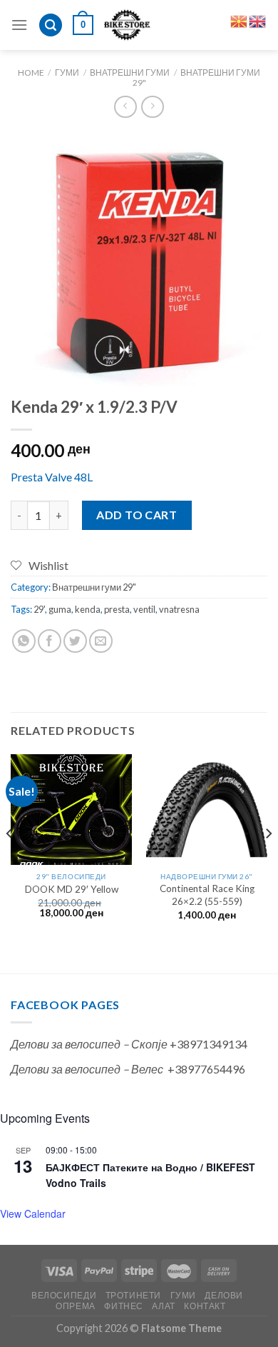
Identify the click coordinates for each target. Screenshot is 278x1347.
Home (31, 72)
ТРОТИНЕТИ (133, 1295)
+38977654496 (206, 1069)
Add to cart (136, 514)
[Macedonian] (239, 19)
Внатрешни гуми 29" (197, 77)
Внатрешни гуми (130, 72)
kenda (88, 609)
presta (117, 609)
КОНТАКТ (204, 1306)
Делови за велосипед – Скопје (89, 1044)
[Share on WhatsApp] (24, 641)
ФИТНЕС (123, 1306)
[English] (258, 19)
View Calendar (33, 1213)
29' (39, 609)
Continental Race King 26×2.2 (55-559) (207, 895)
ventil (144, 609)
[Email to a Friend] (101, 641)
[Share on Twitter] (75, 641)
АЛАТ (163, 1306)
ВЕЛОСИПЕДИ (63, 1295)
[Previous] (10, 862)
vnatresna (179, 609)
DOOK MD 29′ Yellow (71, 889)
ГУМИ (67, 72)
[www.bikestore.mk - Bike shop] (127, 25)
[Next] (268, 862)
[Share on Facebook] (49, 641)
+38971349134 (208, 1044)
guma (59, 609)
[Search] (50, 25)
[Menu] (19, 24)
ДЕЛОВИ (224, 1295)
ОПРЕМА (76, 1306)
